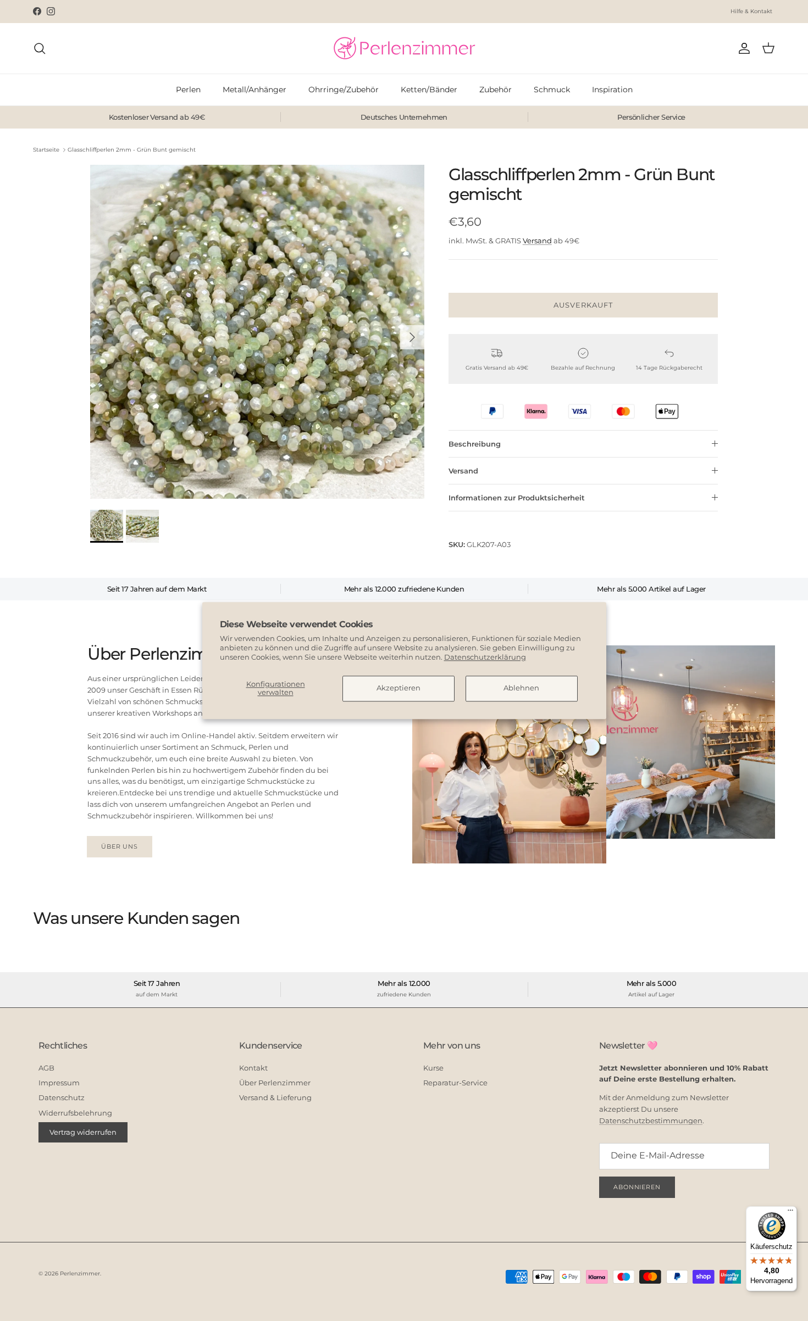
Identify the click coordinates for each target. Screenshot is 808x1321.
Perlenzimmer (80, 1273)
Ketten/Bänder (429, 89)
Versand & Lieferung (275, 1097)
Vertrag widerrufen (83, 1132)
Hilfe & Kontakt (751, 11)
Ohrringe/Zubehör (343, 89)
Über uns (119, 846)
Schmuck (552, 89)
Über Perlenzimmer (275, 1082)
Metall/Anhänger (254, 89)
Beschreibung (475, 443)
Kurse (433, 1067)
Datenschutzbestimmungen (650, 1120)
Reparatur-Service (455, 1082)
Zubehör (495, 89)
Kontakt (253, 1067)
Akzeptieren (398, 688)
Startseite (46, 149)
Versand (537, 240)
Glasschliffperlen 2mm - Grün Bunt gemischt (132, 149)
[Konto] (742, 48)
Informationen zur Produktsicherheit (517, 497)
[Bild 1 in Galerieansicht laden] (257, 332)
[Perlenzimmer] (404, 48)
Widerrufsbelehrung (75, 1112)
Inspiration (612, 89)
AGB (46, 1067)
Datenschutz (61, 1097)
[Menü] (790, 1212)
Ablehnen (521, 688)
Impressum (59, 1082)
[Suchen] (39, 48)
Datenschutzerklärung (485, 657)
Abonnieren (637, 1187)
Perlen (188, 89)
